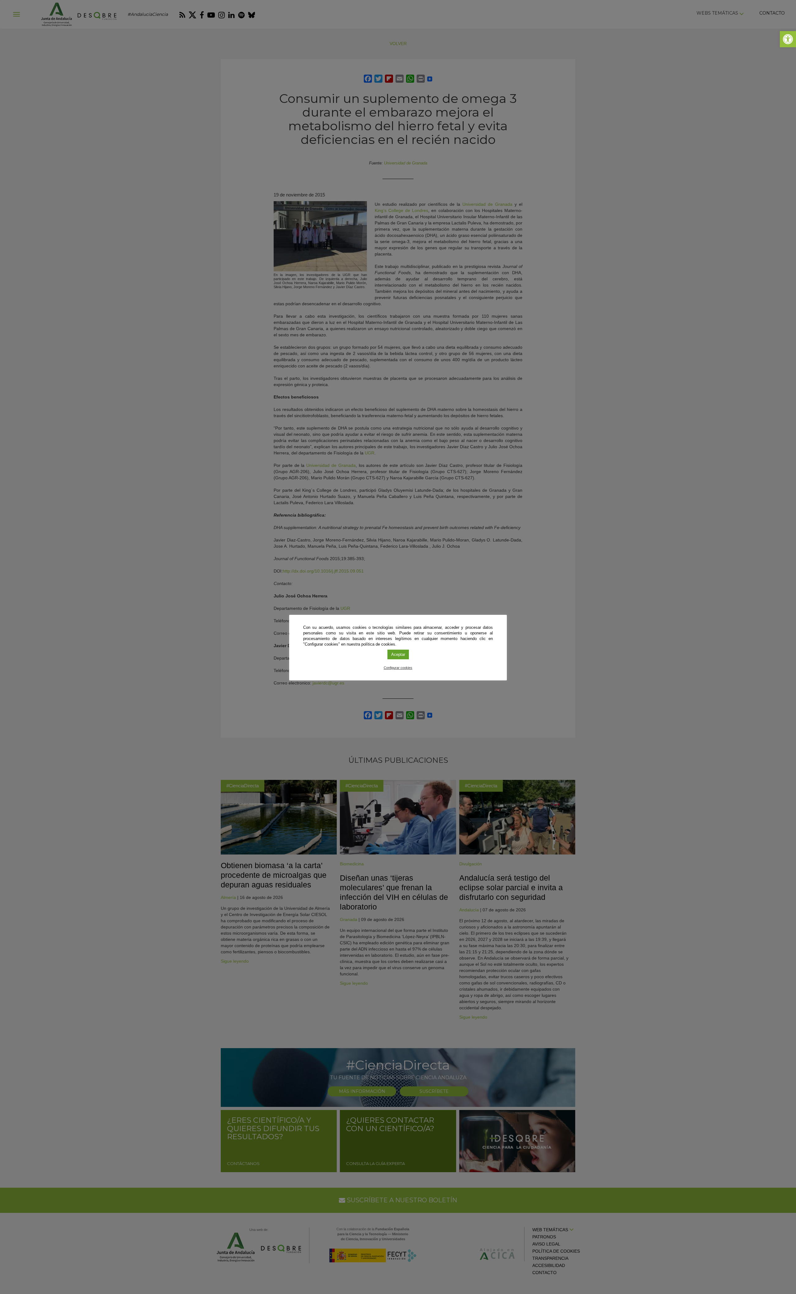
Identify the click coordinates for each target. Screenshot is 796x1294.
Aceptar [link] (398, 654)
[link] (788, 39)
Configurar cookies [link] (398, 668)
